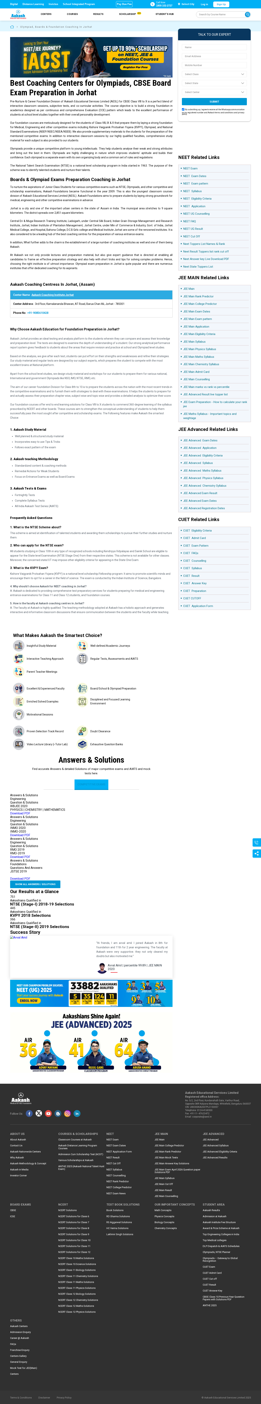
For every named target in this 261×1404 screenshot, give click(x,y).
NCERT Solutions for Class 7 (73, 1222)
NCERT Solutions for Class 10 (74, 1240)
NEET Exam (190, 168)
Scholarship (129, 13)
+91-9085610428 (37, 312)
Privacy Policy (64, 1397)
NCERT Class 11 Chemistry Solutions (78, 1276)
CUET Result (191, 576)
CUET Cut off (210, 1279)
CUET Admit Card (194, 538)
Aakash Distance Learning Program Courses (77, 1147)
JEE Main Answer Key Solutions (172, 1163)
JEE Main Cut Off (164, 1184)
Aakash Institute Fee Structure (219, 1222)
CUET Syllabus (192, 568)
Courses (72, 14)
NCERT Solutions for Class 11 (74, 1246)
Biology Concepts (164, 1222)
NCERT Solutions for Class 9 (73, 1234)
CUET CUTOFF (192, 598)
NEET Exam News (116, 1193)
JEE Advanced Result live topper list (205, 394)
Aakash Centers (19, 1326)
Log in (204, 4)
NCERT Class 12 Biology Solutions (77, 1294)
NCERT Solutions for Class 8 (73, 1228)
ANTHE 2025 (209, 1305)
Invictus (53, 4)
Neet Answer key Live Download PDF (206, 259)
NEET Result (113, 1157)
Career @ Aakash (19, 1338)
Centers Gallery (18, 1356)
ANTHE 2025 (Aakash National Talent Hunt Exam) (81, 1167)
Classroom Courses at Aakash (75, 1139)
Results (98, 14)
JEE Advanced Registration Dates (204, 508)
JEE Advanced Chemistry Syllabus (204, 485)
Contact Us (16, 1145)
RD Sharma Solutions (118, 1216)
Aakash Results (211, 1210)
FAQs (13, 1344)
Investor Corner (18, 1175)
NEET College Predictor (119, 1187)
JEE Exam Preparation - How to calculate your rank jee (215, 404)
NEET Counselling (116, 1175)
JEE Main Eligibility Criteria (199, 334)
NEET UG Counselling (196, 213)
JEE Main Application (196, 326)
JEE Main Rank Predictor (198, 296)
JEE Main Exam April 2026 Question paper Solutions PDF (177, 1171)
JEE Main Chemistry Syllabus (201, 364)
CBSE (13, 1210)
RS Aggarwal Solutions (119, 1222)
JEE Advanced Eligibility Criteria (203, 455)
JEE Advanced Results (215, 1157)
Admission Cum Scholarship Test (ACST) (80, 1154)
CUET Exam (209, 1267)
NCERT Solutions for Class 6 (73, 1216)
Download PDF (20, 813)
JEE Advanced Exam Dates (200, 440)
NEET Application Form (119, 1151)
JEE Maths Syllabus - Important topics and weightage (210, 416)
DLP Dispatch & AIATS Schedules (221, 1246)
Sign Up (221, 4)
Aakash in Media (19, 1169)
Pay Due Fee (124, 4)
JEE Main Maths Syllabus (198, 356)
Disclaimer (44, 1397)
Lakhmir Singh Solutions (119, 1234)
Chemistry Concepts (166, 1228)
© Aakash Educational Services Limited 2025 (226, 1397)
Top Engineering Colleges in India (221, 1234)
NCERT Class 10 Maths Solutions (76, 1258)
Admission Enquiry (20, 1332)
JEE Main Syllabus (194, 341)
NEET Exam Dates (194, 176)
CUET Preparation (194, 591)
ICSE (12, 1216)
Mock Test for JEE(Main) (23, 1368)
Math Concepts (163, 1210)
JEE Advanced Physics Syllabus (203, 478)
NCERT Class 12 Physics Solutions (77, 1312)
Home (12, 26)
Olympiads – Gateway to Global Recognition (220, 1259)
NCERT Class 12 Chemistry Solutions (78, 1300)
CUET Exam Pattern (195, 545)
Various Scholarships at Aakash (75, 1160)
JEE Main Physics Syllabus (199, 349)
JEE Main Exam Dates (196, 311)
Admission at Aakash (214, 1216)
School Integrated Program (79, 4)
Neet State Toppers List (198, 266)
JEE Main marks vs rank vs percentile (206, 387)
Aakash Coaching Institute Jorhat (53, 294)
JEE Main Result (163, 1190)
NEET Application (194, 206)
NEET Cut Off (191, 236)
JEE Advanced (211, 1139)
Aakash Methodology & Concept (28, 1163)
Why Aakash (17, 1157)
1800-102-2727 (164, 5)
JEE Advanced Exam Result (200, 493)
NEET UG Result (193, 229)
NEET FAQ (189, 221)
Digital (14, 4)
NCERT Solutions (67, 1210)
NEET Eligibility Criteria (197, 198)
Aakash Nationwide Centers (25, 1151)
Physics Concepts (164, 1216)
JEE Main (189, 289)
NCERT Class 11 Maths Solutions (76, 1282)
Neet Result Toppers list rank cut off (206, 251)
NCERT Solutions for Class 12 (74, 1252)
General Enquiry (18, 1362)
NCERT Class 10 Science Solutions (77, 1264)
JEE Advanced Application (199, 448)
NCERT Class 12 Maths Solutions (76, 1306)
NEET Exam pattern (195, 183)
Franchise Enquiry (19, 1350)
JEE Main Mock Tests (166, 1157)
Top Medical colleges (214, 1240)
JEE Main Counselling (196, 379)
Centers (46, 14)
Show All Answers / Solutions (35, 884)
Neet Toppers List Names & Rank (204, 244)
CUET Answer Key (195, 583)
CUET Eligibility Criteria (197, 530)
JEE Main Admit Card (196, 372)
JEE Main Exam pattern (197, 319)
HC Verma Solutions (117, 1228)
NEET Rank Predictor (117, 1181)
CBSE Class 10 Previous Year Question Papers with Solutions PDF (223, 1298)
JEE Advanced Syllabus (198, 463)
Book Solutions (114, 1210)
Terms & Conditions (21, 1397)
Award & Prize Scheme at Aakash (221, 1228)
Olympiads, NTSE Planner (216, 1252)
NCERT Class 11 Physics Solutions (77, 1288)
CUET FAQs (190, 553)
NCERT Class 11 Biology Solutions (77, 1270)
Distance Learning (33, 4)
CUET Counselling (194, 560)
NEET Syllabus (192, 191)
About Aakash (18, 1139)
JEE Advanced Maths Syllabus (202, 470)
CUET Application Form (198, 606)
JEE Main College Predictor (200, 304)
